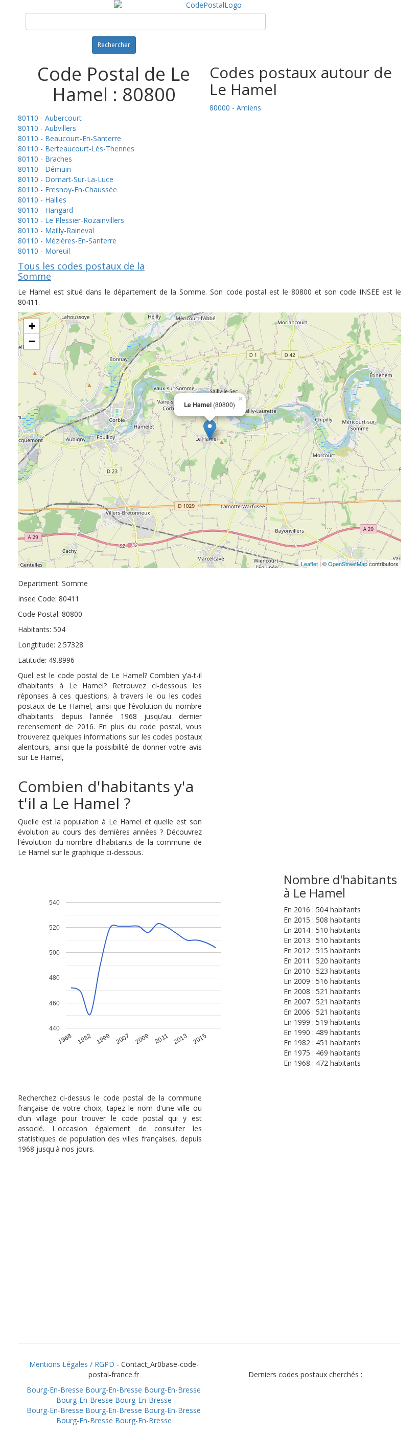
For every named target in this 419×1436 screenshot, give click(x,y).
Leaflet (309, 563)
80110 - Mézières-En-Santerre (67, 240)
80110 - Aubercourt (50, 118)
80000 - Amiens (235, 108)
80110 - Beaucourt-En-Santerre (69, 138)
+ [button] (32, 326)
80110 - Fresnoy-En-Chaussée (67, 189)
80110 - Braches (45, 159)
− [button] (32, 341)
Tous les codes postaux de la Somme (81, 271)
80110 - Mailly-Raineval (56, 230)
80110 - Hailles (42, 200)
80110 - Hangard (45, 210)
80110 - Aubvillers (47, 128)
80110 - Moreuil (44, 251)
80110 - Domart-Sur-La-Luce (65, 179)
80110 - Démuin (44, 169)
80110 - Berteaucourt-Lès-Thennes (76, 148)
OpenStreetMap (347, 563)
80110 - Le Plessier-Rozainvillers (71, 220)
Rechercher (114, 44)
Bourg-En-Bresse (55, 1390)
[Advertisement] (209, 1261)
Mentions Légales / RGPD (71, 1364)
